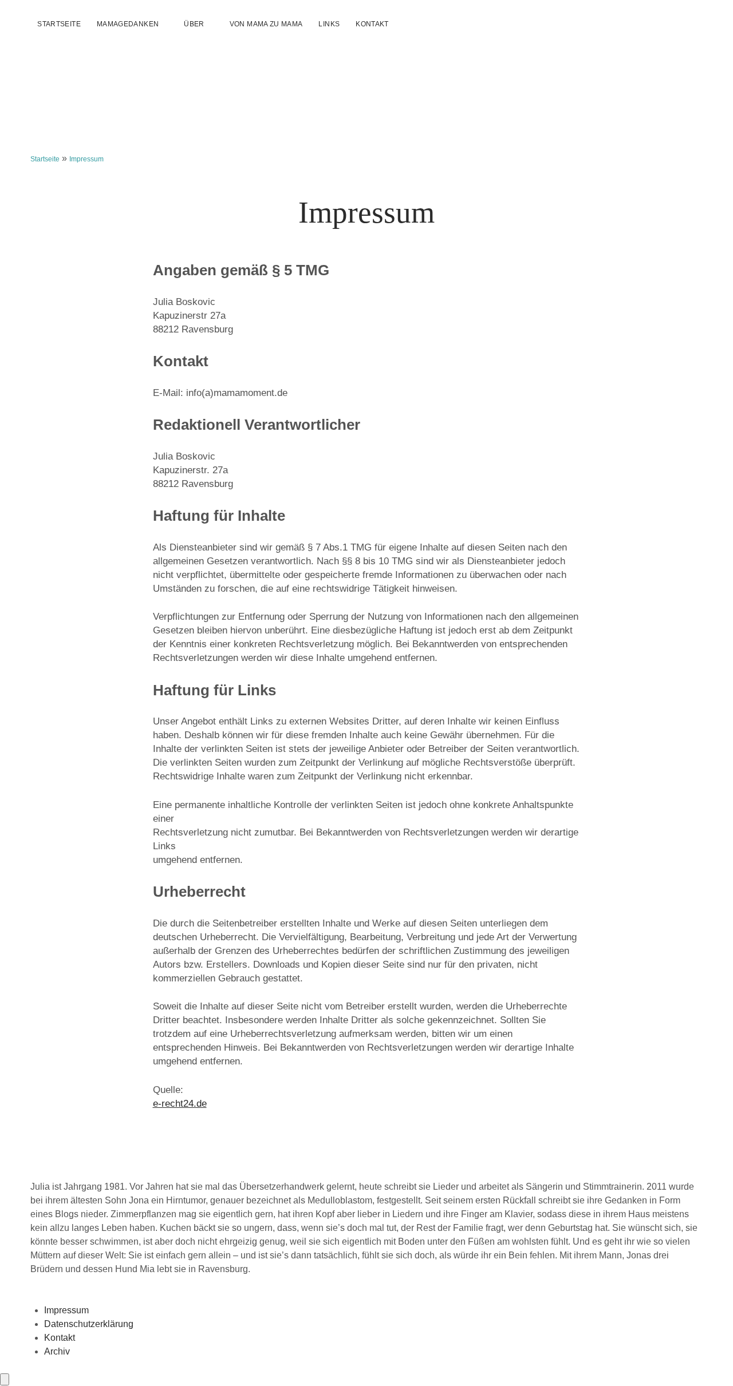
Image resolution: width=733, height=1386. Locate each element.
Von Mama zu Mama (266, 24)
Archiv (57, 1351)
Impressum (66, 1310)
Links (329, 24)
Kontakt (372, 24)
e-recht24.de (180, 1103)
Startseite (59, 24)
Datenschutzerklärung (88, 1324)
